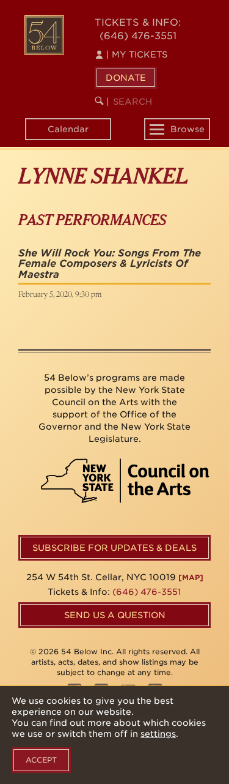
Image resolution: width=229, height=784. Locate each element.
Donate (126, 78)
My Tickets (136, 54)
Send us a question (114, 615)
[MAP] (190, 577)
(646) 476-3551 (138, 36)
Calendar (68, 129)
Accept (41, 759)
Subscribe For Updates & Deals (114, 548)
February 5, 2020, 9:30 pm (59, 293)
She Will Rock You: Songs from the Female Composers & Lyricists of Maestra (109, 263)
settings (158, 734)
